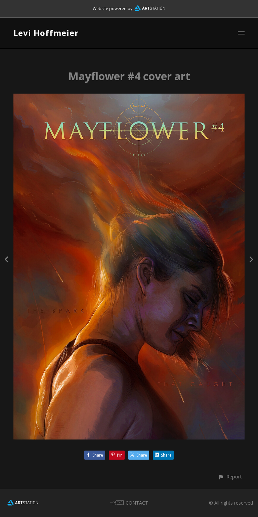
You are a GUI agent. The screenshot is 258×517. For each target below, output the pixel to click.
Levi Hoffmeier (46, 32)
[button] (230, 476)
